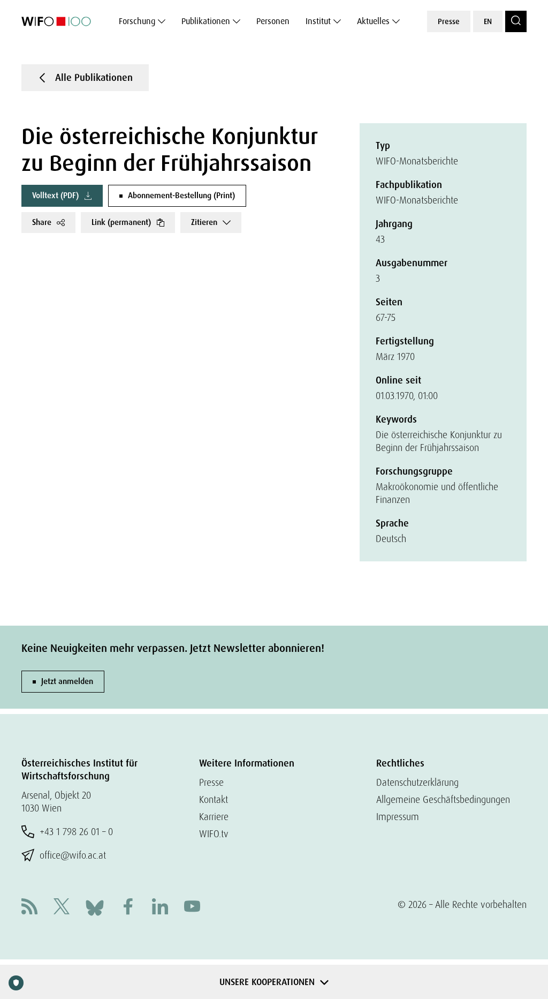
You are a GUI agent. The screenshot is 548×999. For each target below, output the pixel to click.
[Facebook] (128, 907)
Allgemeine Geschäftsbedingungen (443, 799)
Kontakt (213, 799)
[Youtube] (192, 907)
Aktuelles (373, 21)
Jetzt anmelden (67, 681)
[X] (62, 907)
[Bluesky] (95, 906)
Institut (318, 21)
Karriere (214, 816)
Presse (449, 21)
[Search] (516, 21)
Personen (273, 21)
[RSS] (29, 907)
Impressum (397, 816)
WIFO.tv (214, 834)
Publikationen (205, 21)
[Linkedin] (160, 907)
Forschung (137, 21)
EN (488, 21)
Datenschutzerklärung (417, 782)
